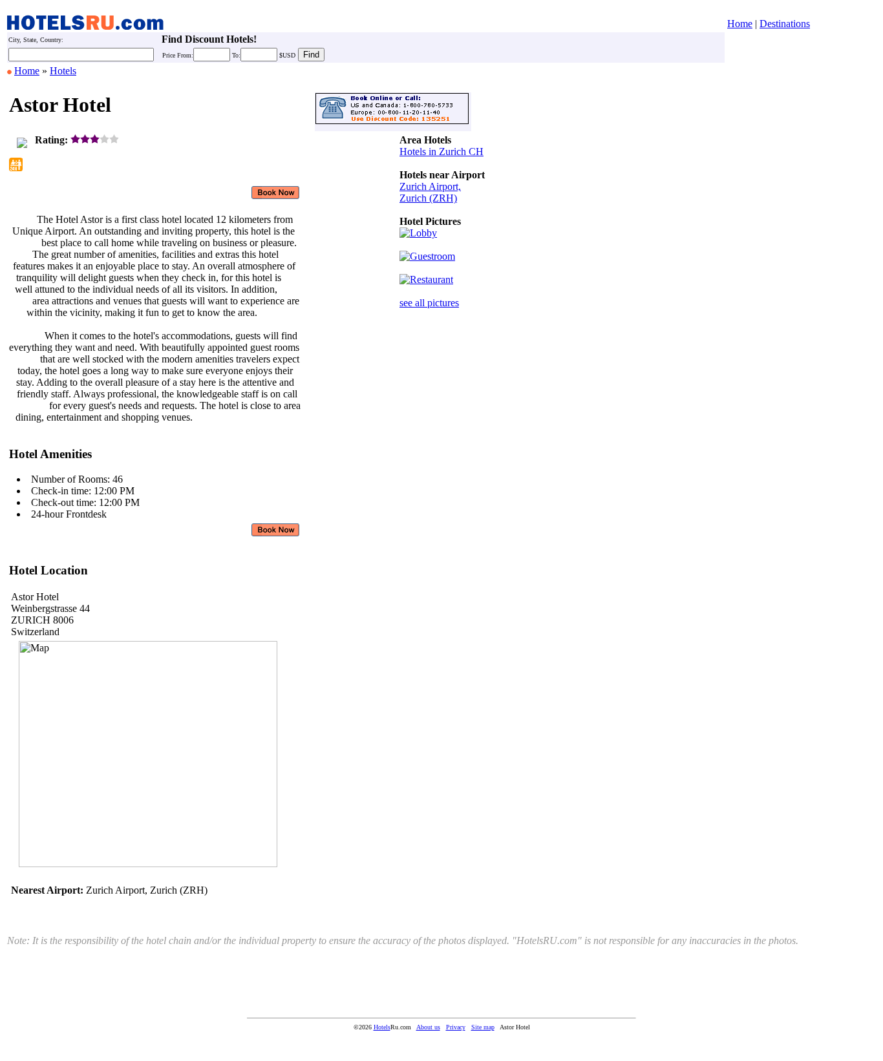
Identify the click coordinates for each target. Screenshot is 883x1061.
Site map (483, 1027)
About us (428, 1027)
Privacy (455, 1027)
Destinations (785, 23)
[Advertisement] (438, 514)
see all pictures (429, 302)
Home (739, 23)
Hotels (63, 70)
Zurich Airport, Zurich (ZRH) (430, 192)
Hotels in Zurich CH (441, 151)
